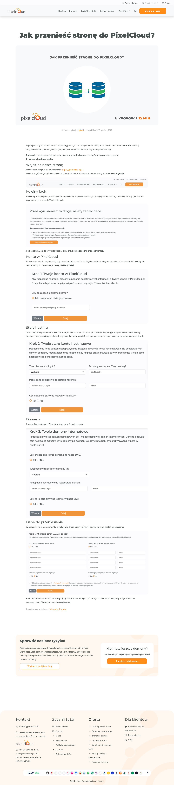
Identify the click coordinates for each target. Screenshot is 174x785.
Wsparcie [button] (123, 11)
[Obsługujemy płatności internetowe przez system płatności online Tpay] (87, 773)
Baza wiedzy (134, 735)
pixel (81, 130)
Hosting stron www (101, 726)
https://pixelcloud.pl (72, 169)
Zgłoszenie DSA (63, 754)
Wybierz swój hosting (39, 666)
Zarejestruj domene (127, 661)
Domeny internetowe (101, 731)
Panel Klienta (131, 3)
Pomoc (167, 3)
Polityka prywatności (65, 745)
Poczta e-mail (151, 3)
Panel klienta (61, 726)
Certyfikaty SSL (88, 11)
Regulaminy (61, 740)
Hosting (62, 11)
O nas (58, 736)
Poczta (59, 731)
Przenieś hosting (99, 762)
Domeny (73, 11)
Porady (62, 609)
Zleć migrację (152, 11)
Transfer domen (99, 736)
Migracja (54, 609)
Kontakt (59, 749)
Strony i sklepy (106, 11)
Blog (130, 740)
